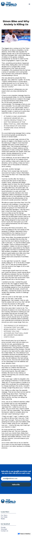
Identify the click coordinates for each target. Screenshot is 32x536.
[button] (29, 4)
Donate (3, 527)
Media (3, 519)
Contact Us (4, 531)
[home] (8, 4)
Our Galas (4, 517)
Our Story (4, 515)
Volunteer (4, 529)
